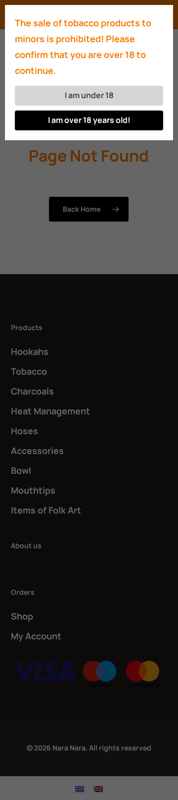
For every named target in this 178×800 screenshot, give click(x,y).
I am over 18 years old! (89, 119)
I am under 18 (89, 95)
